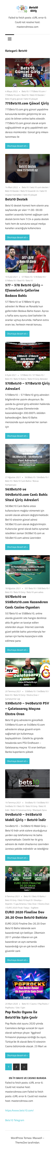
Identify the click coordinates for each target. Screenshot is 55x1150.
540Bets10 (42, 691)
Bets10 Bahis (20, 378)
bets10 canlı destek (39, 187)
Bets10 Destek (37, 95)
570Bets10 (25, 375)
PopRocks (9, 1007)
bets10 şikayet (31, 98)
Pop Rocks (43, 1003)
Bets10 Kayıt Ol (25, 900)
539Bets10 (30, 691)
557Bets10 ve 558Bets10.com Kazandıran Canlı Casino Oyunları (26, 601)
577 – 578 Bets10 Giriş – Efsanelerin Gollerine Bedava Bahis (24, 290)
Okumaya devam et (16, 146)
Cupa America (20, 903)
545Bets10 (42, 802)
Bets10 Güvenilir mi (29, 191)
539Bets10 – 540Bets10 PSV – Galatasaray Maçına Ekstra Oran (27, 708)
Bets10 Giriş (19, 592)
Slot (17, 1007)
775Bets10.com (37, 91)
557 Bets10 (30, 588)
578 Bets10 (39, 276)
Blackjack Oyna (40, 810)
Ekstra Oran (32, 695)
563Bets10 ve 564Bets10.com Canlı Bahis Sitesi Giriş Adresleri (26, 494)
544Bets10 (30, 802)
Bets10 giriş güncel (13, 98)
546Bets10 (10, 806)
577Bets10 (27, 276)
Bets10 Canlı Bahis (22, 480)
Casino (33, 1003)
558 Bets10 (42, 588)
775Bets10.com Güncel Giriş (27, 103)
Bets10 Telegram (14, 1120)
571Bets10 (38, 375)
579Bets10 (10, 280)
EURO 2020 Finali (14, 907)
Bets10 (25, 91)
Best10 (25, 95)
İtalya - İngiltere (31, 907)
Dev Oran (32, 903)
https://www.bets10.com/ (19, 1110)
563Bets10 (30, 477)
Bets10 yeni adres (35, 592)
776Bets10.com (12, 95)
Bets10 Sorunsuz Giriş (21, 810)
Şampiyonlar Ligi (12, 698)
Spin (23, 1007)
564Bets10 (42, 477)
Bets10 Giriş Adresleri (38, 378)
